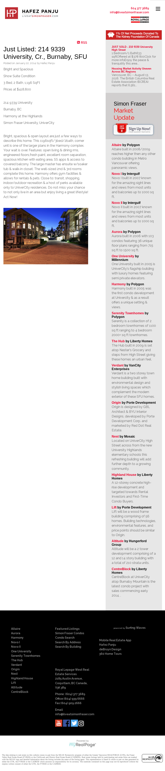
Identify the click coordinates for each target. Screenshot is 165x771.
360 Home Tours (110, 653)
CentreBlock (121, 569)
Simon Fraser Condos (69, 633)
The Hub (118, 341)
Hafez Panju (107, 644)
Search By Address (68, 642)
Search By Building (68, 646)
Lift (114, 507)
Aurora (117, 231)
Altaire (117, 145)
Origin (116, 402)
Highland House (124, 474)
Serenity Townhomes (128, 313)
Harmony (119, 284)
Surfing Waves (135, 627)
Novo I (117, 173)
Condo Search (64, 637)
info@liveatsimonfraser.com (129, 12)
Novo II (117, 202)
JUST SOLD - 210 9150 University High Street (133, 48)
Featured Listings (67, 628)
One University (123, 256)
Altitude (118, 541)
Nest (115, 436)
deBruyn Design (110, 649)
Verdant (118, 365)
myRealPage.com (82, 745)
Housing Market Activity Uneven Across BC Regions (132, 70)
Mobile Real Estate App (115, 640)
